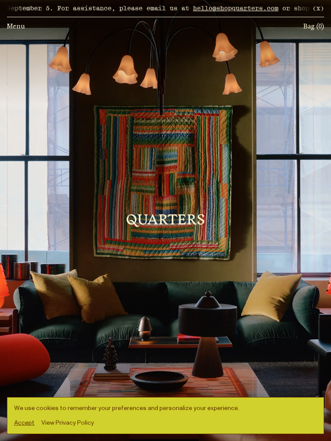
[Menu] (165, 220)
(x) (318, 8)
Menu (16, 26)
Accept (24, 423)
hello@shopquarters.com (217, 8)
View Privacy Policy (67, 423)
